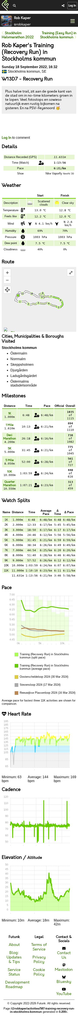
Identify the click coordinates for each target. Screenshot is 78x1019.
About (14, 944)
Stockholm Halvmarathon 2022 (18, 35)
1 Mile (9, 425)
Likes (8, 128)
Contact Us (64, 955)
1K (9, 413)
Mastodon (64, 969)
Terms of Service (39, 947)
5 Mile (9, 460)
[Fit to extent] (7, 289)
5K (9, 448)
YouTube (64, 994)
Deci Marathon (9, 436)
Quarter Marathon (9, 483)
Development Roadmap (17, 984)
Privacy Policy (39, 959)
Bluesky (64, 981)
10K (9, 471)
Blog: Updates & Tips (14, 957)
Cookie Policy (39, 972)
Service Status (14, 972)
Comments (17, 124)
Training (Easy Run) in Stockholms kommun (58, 35)
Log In (72, 5)
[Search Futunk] (14, 6)
